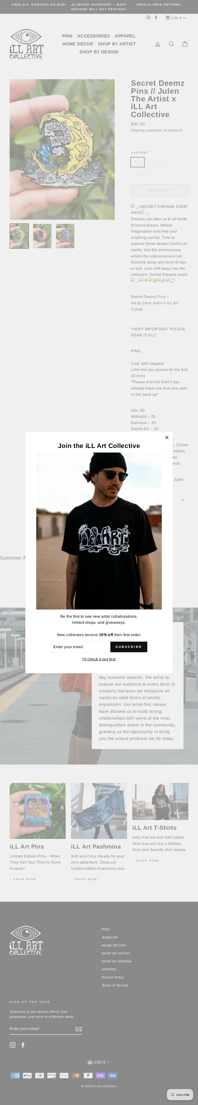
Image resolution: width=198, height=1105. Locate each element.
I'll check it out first (98, 659)
